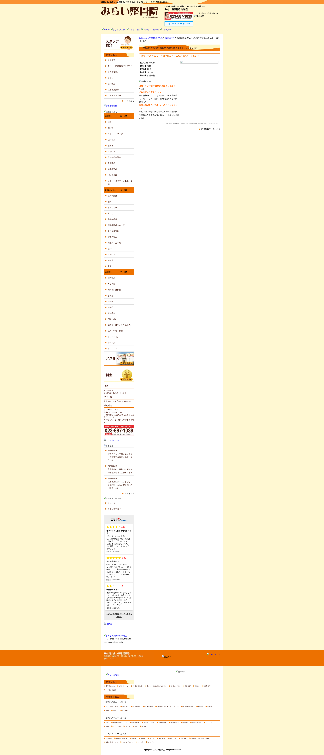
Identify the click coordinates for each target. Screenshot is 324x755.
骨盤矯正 (111, 60)
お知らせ (111, 503)
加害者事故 (112, 169)
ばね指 (110, 296)
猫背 (110, 249)
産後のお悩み (175, 686)
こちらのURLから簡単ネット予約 (178, 24)
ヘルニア (111, 254)
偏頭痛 (110, 128)
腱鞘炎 (110, 301)
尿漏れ (110, 266)
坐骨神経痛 (112, 196)
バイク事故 (112, 175)
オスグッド (112, 348)
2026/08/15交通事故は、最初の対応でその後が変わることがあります (120, 469)
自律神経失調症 (114, 157)
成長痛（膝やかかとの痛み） (120, 325)
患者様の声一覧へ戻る (210, 129)
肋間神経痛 (112, 219)
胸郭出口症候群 (114, 290)
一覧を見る (129, 101)
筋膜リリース (123, 686)
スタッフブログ (114, 509)
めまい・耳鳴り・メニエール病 (168, 707)
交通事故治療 (113, 90)
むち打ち (111, 151)
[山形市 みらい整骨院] (129, 17)
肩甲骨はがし (110, 686)
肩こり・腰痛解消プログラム (120, 66)
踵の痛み (111, 278)
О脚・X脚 (112, 319)
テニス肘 (111, 343)
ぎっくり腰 (112, 207)
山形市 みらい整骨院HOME (151, 38)
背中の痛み (112, 237)
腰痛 (110, 202)
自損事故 (111, 163)
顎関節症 (111, 140)
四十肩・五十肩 (114, 243)
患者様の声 (170, 38)
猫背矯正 (111, 84)
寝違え (110, 145)
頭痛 (110, 122)
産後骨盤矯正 (113, 72)
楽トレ (110, 78)
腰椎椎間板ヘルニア (116, 225)
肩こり (110, 213)
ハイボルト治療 (114, 95)
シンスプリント (114, 337)
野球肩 (110, 260)
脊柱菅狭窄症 (113, 231)
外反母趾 (111, 284)
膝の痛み (111, 313)
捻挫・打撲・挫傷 (115, 331)
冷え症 (110, 307)
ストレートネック (115, 134)
